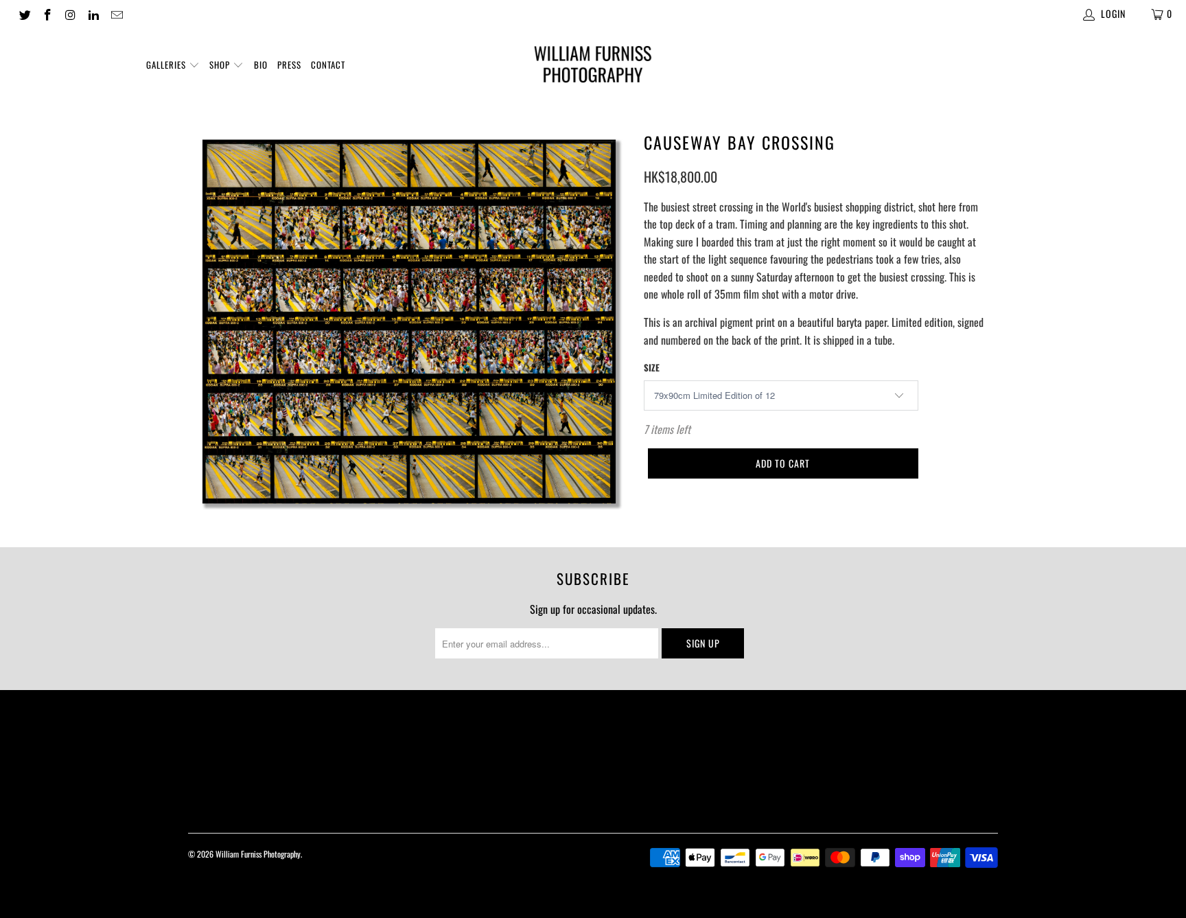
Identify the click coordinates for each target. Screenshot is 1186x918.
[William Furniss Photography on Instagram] (70, 13)
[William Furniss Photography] (593, 67)
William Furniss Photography (258, 854)
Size (652, 367)
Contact (328, 64)
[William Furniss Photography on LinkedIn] (93, 13)
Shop (221, 64)
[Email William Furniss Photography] (116, 13)
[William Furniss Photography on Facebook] (47, 13)
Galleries (167, 64)
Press (289, 64)
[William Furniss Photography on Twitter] (24, 13)
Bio (261, 64)
